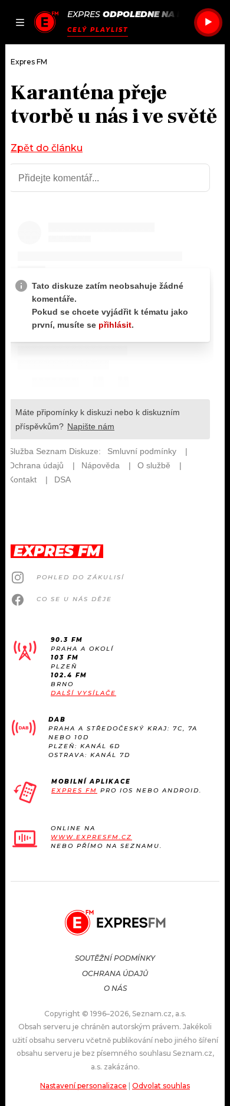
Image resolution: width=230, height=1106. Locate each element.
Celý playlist (97, 30)
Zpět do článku (47, 148)
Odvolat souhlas (161, 1085)
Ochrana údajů (115, 973)
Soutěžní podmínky (115, 958)
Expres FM (74, 790)
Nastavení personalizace (83, 1085)
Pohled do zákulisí (80, 577)
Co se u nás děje (74, 599)
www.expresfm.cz (91, 837)
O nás (115, 988)
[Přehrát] (208, 22)
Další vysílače (83, 693)
